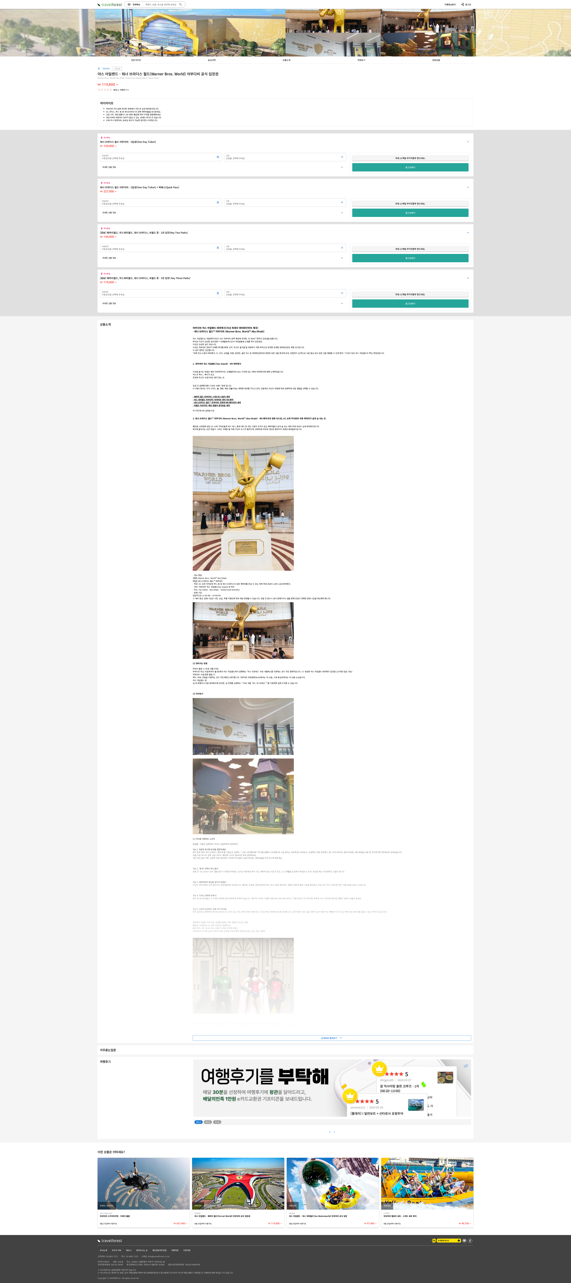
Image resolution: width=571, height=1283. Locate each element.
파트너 (128, 1250)
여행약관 (174, 1250)
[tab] (136, 60)
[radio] (99, 89)
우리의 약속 (116, 1250)
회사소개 (103, 1250)
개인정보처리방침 (159, 1250)
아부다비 (106, 68)
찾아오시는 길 (142, 1250)
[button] (223, 167)
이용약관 (186, 1250)
